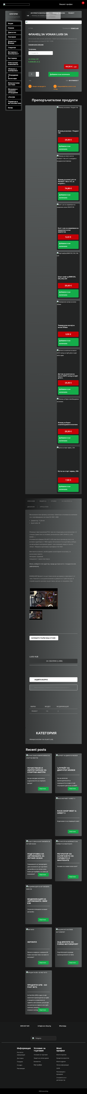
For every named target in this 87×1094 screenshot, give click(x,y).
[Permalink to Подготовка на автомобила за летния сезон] (38, 842)
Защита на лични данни (41, 1058)
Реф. (30, 80)
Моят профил (60, 1049)
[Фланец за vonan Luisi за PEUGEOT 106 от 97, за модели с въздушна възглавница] (68, 166)
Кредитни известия (62, 1058)
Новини (11, 28)
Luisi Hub (33, 657)
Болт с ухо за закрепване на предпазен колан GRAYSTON (68, 230)
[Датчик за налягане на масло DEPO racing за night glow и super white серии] (68, 360)
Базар (10, 108)
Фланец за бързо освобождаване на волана (68, 423)
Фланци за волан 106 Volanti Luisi (41, 739)
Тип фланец (32, 49)
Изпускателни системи (14, 84)
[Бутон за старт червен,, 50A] (68, 458)
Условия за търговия (41, 1055)
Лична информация (62, 1065)
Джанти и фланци (12, 42)
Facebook (39, 1032)
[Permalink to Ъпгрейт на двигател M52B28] (68, 755)
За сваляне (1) (67, 501)
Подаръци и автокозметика (14, 102)
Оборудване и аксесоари (13, 77)
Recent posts (36, 750)
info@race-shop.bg (44, 1026)
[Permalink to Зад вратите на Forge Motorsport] (68, 930)
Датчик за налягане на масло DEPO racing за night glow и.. (68, 376)
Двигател (12, 32)
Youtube (47, 1032)
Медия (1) (43, 501)
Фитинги (32, 942)
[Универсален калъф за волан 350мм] (68, 312)
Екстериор (12, 58)
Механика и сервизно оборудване (13, 91)
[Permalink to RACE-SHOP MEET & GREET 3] (68, 798)
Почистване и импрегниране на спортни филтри (36, 770)
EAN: (67, 80)
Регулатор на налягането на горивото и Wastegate (65, 857)
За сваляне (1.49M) (54, 661)
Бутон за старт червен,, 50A (68, 471)
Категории (14, 14)
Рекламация (21, 1068)
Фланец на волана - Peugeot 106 (68, 132)
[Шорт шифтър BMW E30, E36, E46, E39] (68, 263)
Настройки (38, 1065)
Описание (31, 501)
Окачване (12, 37)
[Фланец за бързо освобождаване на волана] (68, 409)
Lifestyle (11, 97)
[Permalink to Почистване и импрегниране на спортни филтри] (38, 756)
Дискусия (31, 507)
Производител (66, 28)
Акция (10, 23)
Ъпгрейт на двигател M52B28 (66, 769)
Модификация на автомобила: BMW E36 (37, 901)
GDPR (58, 1068)
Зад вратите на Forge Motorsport (67, 943)
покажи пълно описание (36, 44)
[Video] (43, 598)
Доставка (20, 1058)
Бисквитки (37, 1061)
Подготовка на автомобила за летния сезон (35, 856)
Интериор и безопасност (13, 53)
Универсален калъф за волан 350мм (66, 326)
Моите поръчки (61, 1055)
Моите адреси (61, 1061)
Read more (43, 788)
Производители (13, 17)
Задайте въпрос (41, 680)
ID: (29, 28)
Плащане (20, 1061)
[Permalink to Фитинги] (38, 929)
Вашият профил (65, 4)
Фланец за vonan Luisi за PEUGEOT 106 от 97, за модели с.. (67, 181)
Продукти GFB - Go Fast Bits (37, 986)
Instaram (43, 1032)
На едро (19, 1065)
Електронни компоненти (13, 63)
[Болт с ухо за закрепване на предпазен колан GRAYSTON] (68, 215)
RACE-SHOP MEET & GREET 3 (66, 812)
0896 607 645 (24, 1026)
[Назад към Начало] (27, 13)
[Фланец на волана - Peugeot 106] (68, 117)
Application (44, 507)
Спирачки (12, 48)
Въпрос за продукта (39, 86)
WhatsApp (62, 1026)
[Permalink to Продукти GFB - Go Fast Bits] (38, 972)
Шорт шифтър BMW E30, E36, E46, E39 (67, 278)
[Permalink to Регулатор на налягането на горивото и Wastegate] (68, 842)
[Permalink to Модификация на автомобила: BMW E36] (38, 888)
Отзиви (54, 501)
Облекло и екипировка (13, 70)
